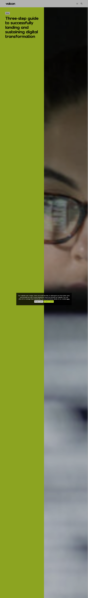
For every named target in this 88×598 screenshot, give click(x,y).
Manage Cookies (39, 301)
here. (68, 299)
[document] (44, 299)
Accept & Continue (48, 301)
